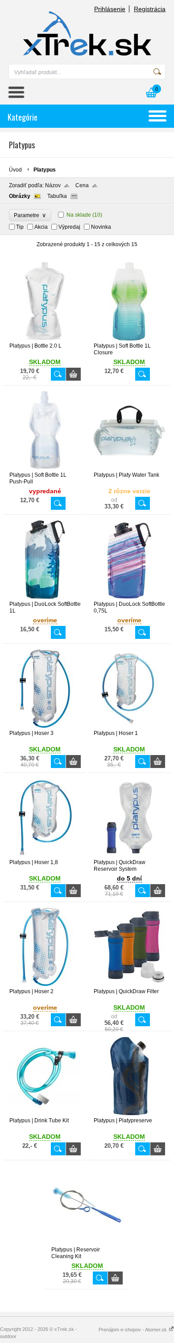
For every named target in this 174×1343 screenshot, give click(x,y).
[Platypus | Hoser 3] (45, 726)
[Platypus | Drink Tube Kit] (45, 1113)
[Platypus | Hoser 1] (129, 726)
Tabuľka (57, 196)
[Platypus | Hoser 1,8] (45, 855)
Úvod (15, 170)
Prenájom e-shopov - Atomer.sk (133, 1329)
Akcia (41, 227)
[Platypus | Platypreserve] (129, 1113)
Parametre (30, 215)
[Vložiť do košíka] (73, 374)
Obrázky (19, 196)
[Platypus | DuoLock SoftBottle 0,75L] (129, 597)
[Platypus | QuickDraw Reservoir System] (129, 855)
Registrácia (150, 9)
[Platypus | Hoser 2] (45, 984)
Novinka (101, 227)
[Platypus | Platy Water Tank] (129, 468)
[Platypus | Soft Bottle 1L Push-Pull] (45, 468)
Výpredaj (69, 227)
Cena (82, 185)
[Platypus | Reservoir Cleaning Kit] (87, 1242)
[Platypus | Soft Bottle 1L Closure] (129, 339)
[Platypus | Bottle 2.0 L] (45, 339)
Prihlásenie (109, 9)
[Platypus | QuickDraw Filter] (129, 984)
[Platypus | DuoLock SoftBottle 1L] (45, 597)
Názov (53, 185)
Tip (20, 227)
